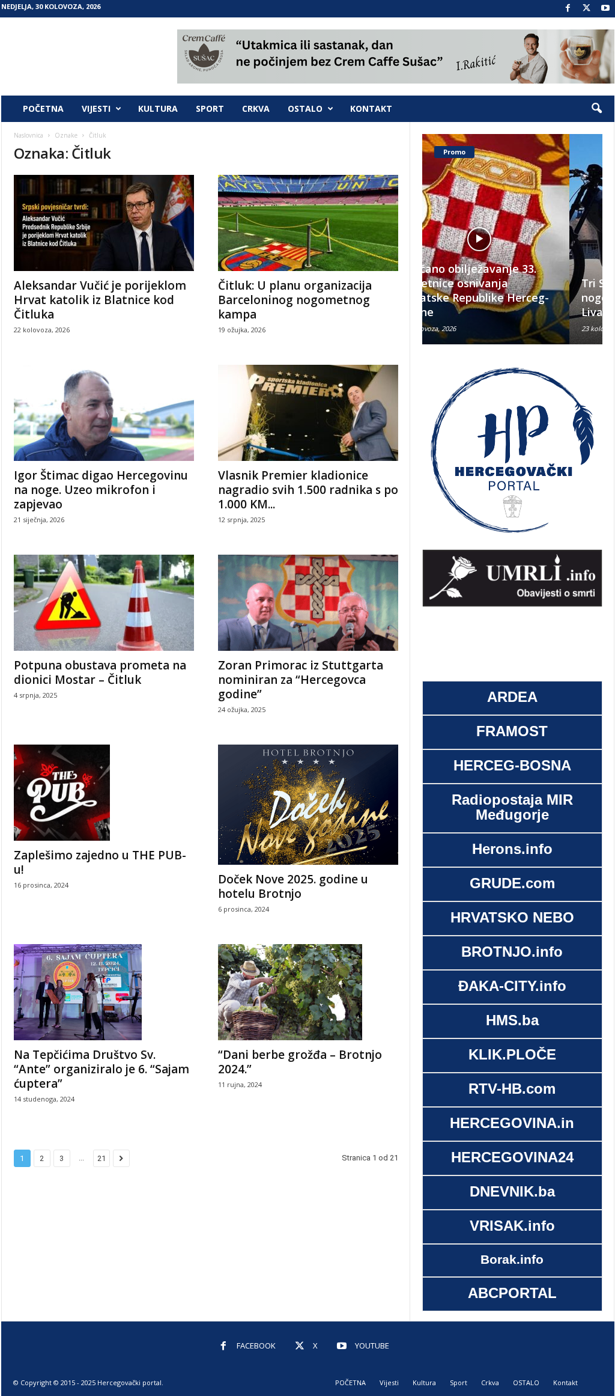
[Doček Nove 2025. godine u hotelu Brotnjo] (308, 805)
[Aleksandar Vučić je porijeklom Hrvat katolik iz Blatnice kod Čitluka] (104, 223)
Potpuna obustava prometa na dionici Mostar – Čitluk (100, 672)
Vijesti (96, 108)
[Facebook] (568, 8)
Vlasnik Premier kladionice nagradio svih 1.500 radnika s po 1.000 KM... (308, 490)
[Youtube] (605, 8)
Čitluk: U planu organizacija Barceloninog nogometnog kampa (295, 300)
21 (101, 1158)
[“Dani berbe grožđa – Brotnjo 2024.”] (308, 992)
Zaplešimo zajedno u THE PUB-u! (100, 862)
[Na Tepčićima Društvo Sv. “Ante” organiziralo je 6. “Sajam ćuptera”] (104, 992)
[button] (596, 109)
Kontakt (371, 108)
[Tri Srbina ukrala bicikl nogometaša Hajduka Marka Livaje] (512, 239)
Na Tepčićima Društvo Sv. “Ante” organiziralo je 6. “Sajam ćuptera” (101, 1069)
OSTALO (305, 108)
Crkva (256, 108)
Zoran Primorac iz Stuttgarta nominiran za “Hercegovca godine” (300, 679)
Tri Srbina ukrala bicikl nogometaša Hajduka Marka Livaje (509, 297)
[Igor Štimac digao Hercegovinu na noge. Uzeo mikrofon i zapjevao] (104, 413)
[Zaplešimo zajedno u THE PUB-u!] (104, 793)
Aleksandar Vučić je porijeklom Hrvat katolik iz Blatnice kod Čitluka (100, 300)
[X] (587, 8)
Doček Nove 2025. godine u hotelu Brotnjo (293, 886)
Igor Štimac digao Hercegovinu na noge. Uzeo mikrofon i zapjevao (101, 490)
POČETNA (43, 108)
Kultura (158, 108)
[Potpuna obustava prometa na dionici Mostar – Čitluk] (104, 603)
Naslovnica (28, 135)
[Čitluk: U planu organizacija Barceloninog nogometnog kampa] (308, 223)
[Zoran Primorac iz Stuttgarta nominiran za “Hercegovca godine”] (308, 603)
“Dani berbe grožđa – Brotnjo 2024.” (300, 1062)
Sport (210, 108)
